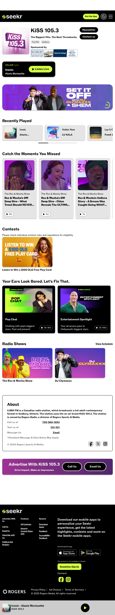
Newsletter (88, 30)
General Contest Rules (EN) (27, 531)
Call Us (72, 466)
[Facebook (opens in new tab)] (90, 443)
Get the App (91, 16)
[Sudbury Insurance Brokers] (54, 53)
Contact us (89, 36)
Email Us (95, 466)
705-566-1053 (51, 422)
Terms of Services (74, 589)
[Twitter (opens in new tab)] (98, 443)
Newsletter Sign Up (69, 566)
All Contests (26, 524)
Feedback (43, 531)
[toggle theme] (103, 16)
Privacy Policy (38, 589)
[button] (30, 608)
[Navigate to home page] (12, 16)
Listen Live (42, 69)
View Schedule (104, 344)
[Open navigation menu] (110, 16)
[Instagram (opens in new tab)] (105, 443)
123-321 (55, 427)
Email (56, 432)
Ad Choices (55, 589)
